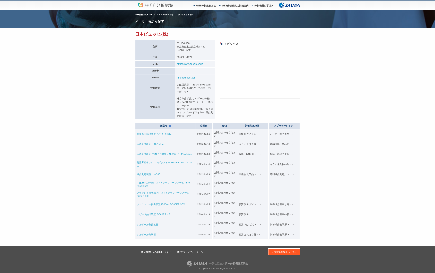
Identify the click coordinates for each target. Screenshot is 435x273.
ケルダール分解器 (146, 234)
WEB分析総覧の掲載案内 (235, 5)
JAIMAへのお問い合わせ (158, 252)
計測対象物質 (252, 125)
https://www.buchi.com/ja (190, 63)
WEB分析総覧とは (206, 5)
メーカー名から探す (165, 14)
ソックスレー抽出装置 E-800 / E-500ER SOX (161, 204)
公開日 (203, 125)
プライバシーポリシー (193, 252)
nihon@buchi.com (186, 77)
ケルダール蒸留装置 (147, 224)
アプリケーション (283, 125)
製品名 (164, 125)
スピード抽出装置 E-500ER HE (153, 214)
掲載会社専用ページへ (285, 252)
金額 (224, 125)
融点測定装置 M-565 (148, 174)
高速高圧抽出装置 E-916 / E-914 (154, 134)
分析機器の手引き (264, 5)
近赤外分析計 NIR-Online (150, 144)
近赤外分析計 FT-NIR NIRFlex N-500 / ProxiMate (164, 154)
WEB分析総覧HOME (143, 14)
